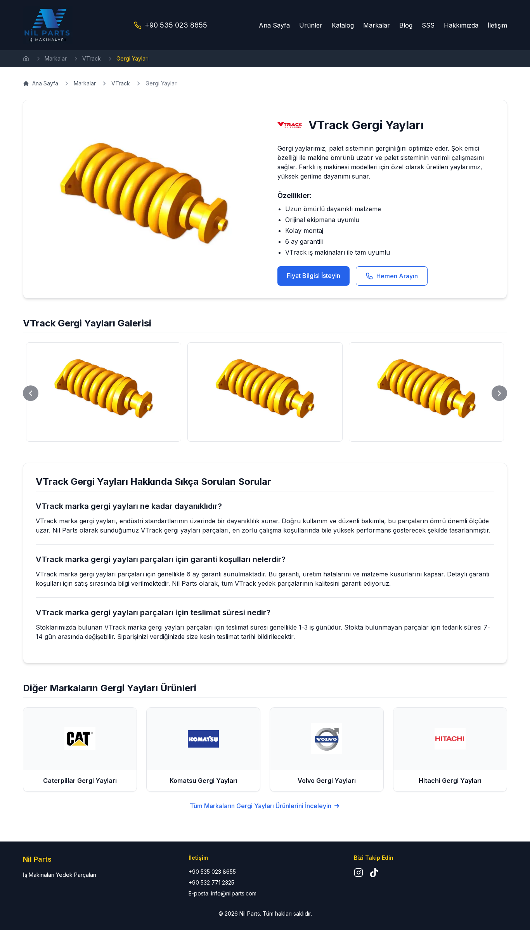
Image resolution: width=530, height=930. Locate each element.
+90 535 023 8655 (176, 25)
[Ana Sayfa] (26, 59)
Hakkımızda (461, 25)
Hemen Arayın (397, 276)
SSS (428, 25)
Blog (405, 25)
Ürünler (310, 25)
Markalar (376, 25)
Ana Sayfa (274, 25)
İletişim (497, 25)
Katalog (343, 25)
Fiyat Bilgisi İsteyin (313, 275)
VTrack (91, 58)
